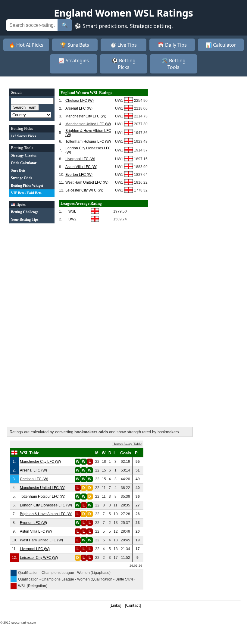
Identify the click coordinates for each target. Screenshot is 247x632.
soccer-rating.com (23, 622)
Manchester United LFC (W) (88, 124)
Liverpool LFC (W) (80, 159)
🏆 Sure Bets (74, 45)
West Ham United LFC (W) (86, 182)
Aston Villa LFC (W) (81, 167)
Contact (133, 605)
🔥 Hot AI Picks (26, 45)
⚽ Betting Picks (124, 63)
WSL (72, 211)
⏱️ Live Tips (123, 45)
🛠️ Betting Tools (174, 63)
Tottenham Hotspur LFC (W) (88, 141)
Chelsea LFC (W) (79, 100)
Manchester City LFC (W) (85, 116)
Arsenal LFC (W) (78, 108)
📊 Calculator (221, 45)
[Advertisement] (32, 317)
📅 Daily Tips (172, 45)
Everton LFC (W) (78, 175)
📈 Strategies (73, 60)
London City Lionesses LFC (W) (46, 505)
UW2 (72, 219)
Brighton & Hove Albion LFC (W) (46, 514)
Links (115, 605)
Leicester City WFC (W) (84, 190)
